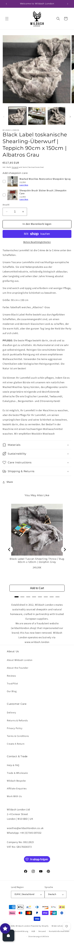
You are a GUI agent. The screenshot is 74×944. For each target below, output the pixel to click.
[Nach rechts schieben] (70, 117)
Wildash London (23, 926)
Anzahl (6, 204)
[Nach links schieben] (4, 117)
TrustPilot (12, 683)
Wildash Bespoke (16, 781)
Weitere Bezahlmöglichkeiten (37, 242)
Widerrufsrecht (58, 926)
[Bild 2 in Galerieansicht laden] (37, 116)
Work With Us (14, 796)
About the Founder (17, 668)
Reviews (11, 676)
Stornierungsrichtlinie (38, 936)
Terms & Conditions (18, 736)
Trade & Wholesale (17, 773)
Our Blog (12, 691)
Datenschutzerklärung (18, 931)
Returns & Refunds (17, 720)
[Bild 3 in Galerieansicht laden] (56, 116)
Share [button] (10, 482)
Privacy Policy (14, 728)
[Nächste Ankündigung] (67, 4)
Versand (15, 167)
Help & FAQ (13, 765)
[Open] (8, 935)
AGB (33, 931)
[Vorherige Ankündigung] (6, 4)
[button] (7, 18)
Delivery (11, 712)
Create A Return (16, 744)
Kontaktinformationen (59, 931)
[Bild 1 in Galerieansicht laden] (17, 116)
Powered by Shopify (40, 926)
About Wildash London (20, 660)
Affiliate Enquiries (17, 788)
